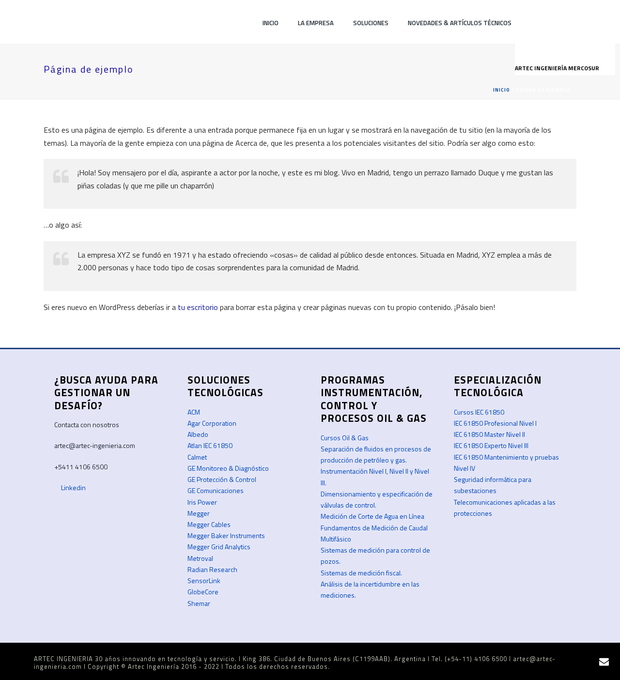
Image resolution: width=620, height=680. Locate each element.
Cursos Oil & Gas (345, 438)
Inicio (271, 23)
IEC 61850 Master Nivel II (489, 434)
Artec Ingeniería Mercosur (558, 68)
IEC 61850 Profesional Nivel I (495, 423)
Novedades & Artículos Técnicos (460, 23)
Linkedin (73, 487)
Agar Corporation (211, 423)
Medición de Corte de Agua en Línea (372, 516)
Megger (198, 513)
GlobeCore (202, 592)
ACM (193, 412)
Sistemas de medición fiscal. (361, 573)
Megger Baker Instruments (226, 535)
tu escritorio (198, 307)
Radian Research (212, 569)
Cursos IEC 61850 (479, 412)
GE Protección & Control (221, 479)
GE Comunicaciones (215, 490)
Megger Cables (209, 524)
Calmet (197, 457)
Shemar (198, 603)
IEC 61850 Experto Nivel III (491, 445)
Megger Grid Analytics (218, 546)
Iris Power (202, 502)
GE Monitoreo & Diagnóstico (228, 468)
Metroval (200, 558)
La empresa (316, 23)
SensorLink (203, 580)
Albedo (197, 434)
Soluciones (370, 23)
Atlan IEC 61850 (209, 445)
